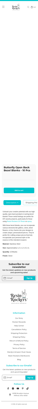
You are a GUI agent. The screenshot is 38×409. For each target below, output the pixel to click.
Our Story (19, 318)
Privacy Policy (19, 344)
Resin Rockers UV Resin (16, 221)
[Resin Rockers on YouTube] (18, 389)
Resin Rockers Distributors (19, 356)
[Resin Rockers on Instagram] (13, 389)
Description (11, 203)
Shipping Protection (19, 333)
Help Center (19, 326)
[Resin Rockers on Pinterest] (22, 389)
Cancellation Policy (19, 329)
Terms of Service (19, 348)
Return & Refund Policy (19, 341)
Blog (19, 360)
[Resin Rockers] (16, 7)
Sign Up (29, 278)
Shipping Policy (19, 337)
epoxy (29, 221)
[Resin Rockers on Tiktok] (27, 389)
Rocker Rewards (19, 322)
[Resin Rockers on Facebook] (8, 389)
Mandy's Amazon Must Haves (19, 352)
